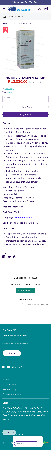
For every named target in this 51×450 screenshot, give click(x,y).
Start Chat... (21, 443)
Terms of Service (10, 384)
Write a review (25, 290)
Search (5, 379)
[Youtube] (8, 367)
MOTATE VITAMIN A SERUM (20, 23)
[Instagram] (12, 367)
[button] (45, 400)
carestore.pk (9, 89)
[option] (25, 49)
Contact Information (12, 394)
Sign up (12, 353)
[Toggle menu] (3, 8)
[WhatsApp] (16, 367)
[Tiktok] (20, 367)
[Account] (39, 7)
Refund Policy (9, 389)
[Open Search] (4, 16)
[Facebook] (3, 367)
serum (9, 92)
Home (4, 23)
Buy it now (25, 114)
